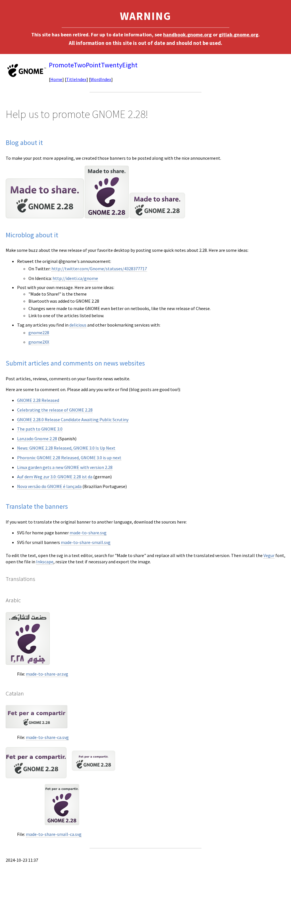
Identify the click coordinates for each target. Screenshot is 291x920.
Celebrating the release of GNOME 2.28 (55, 410)
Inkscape (44, 561)
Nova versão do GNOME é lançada (49, 486)
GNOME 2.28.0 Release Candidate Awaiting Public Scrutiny (72, 419)
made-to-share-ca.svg (47, 737)
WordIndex (100, 79)
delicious (77, 325)
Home (56, 79)
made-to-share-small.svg (86, 542)
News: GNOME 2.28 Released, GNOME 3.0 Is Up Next (66, 448)
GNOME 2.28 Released (38, 400)
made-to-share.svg (88, 532)
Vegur (269, 555)
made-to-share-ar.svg (47, 674)
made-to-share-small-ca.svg (54, 834)
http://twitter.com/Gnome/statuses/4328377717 (99, 268)
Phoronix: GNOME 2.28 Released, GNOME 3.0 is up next (69, 457)
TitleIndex (76, 79)
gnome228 (38, 332)
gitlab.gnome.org (238, 35)
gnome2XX (38, 342)
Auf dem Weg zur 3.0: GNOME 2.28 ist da (54, 476)
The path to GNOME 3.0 (40, 429)
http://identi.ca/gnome (75, 278)
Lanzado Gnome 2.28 (37, 438)
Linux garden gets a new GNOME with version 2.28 (65, 467)
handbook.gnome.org (187, 35)
